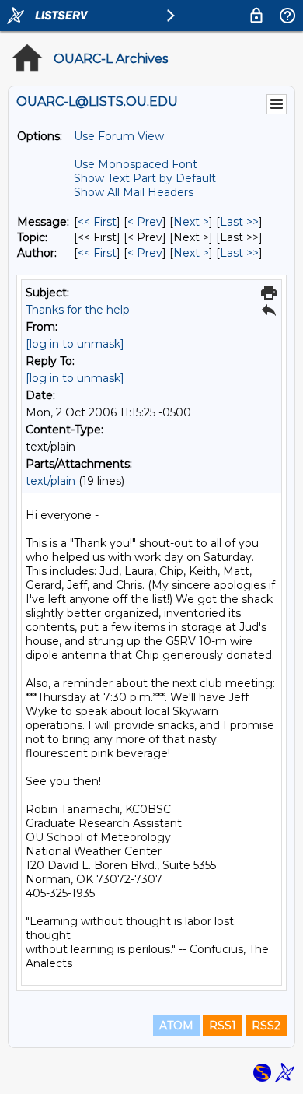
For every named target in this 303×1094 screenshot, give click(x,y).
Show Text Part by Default (145, 178)
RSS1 (222, 1026)
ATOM (176, 1026)
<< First (97, 222)
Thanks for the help (78, 310)
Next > (191, 222)
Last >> (239, 222)
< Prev (144, 222)
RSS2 (266, 1026)
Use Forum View (119, 136)
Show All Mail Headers (133, 192)
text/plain (50, 481)
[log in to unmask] (75, 344)
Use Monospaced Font (135, 164)
